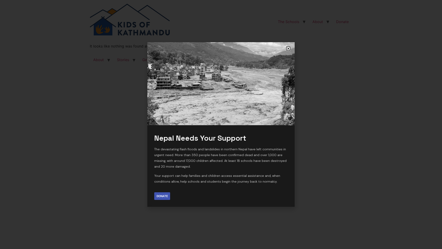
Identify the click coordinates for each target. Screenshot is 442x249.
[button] (288, 48)
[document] (221, 124)
